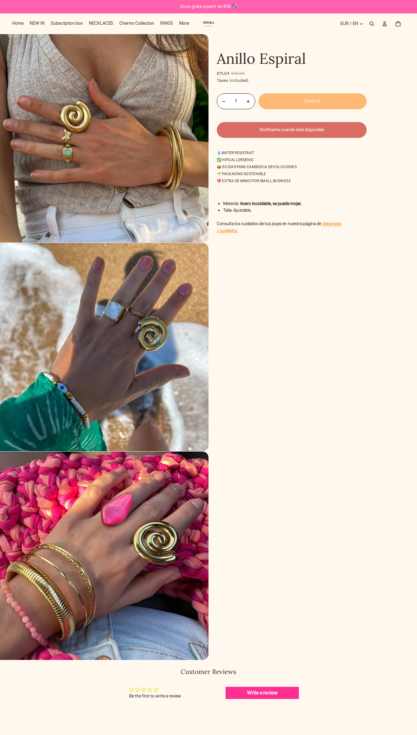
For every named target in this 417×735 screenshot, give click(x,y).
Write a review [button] (262, 693)
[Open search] (372, 24)
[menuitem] (18, 24)
